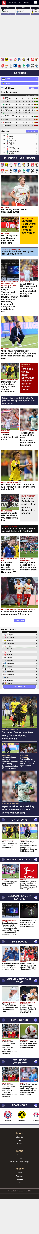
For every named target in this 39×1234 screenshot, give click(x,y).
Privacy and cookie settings (19, 1161)
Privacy (19, 1158)
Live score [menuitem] (15, 3)
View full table (19, 687)
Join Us (19, 1144)
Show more (19, 620)
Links (19, 1183)
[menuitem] (5, 3)
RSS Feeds (20, 1179)
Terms (19, 1155)
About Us (19, 1137)
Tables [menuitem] (26, 3)
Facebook (19, 1176)
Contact (19, 1140)
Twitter (19, 1173)
